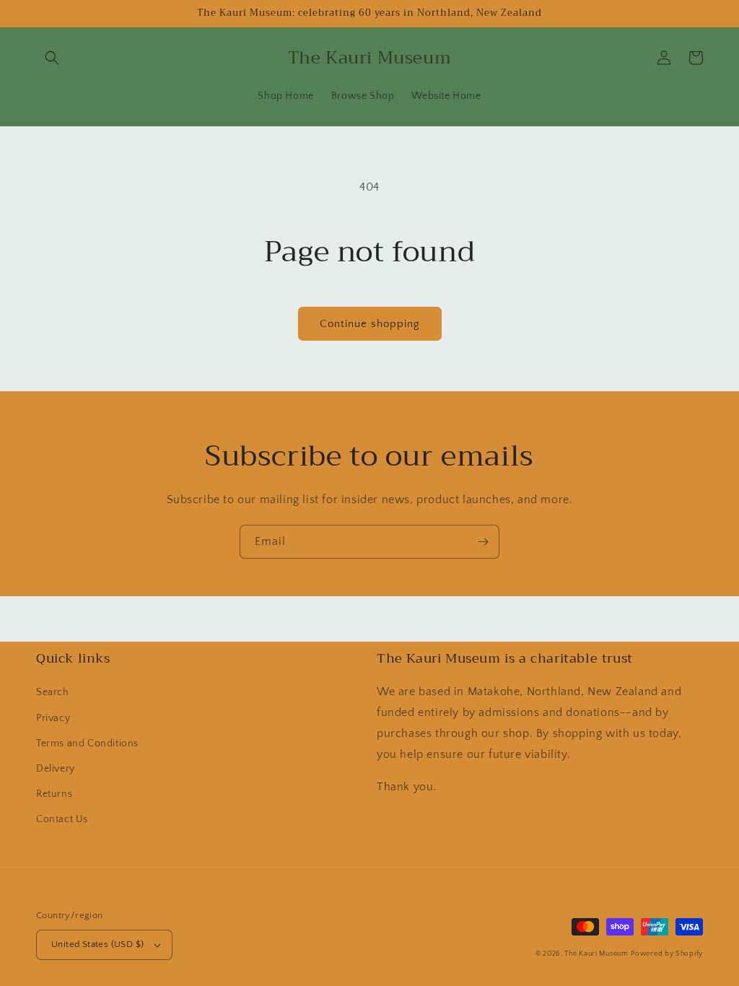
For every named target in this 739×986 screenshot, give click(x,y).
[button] (52, 58)
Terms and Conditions (87, 743)
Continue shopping (370, 324)
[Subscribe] (483, 542)
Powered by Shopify (667, 954)
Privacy (53, 718)
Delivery (55, 769)
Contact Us (62, 819)
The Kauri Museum (596, 954)
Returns (54, 794)
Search (52, 692)
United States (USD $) (97, 944)
